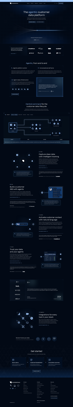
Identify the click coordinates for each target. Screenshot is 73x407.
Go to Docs (38, 402)
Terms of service (25, 391)
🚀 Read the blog (48, 0)
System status (39, 397)
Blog (51, 383)
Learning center (53, 388)
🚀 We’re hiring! (25, 388)
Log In (57, 3)
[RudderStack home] (14, 3)
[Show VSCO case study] (17, 282)
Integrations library (39, 383)
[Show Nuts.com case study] (17, 299)
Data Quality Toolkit (40, 394)
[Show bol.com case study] (17, 286)
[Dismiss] (70, 402)
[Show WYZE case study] (17, 290)
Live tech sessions (53, 385)
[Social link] (10, 388)
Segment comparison (54, 391)
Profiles (38, 388)
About (24, 383)
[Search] (55, 3)
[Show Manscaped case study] (17, 294)
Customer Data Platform (40, 385)
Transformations (39, 391)
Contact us (25, 385)
